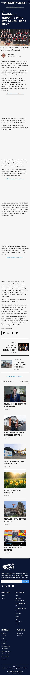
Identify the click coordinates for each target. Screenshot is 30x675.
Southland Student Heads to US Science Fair (15, 405)
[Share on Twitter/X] (8, 333)
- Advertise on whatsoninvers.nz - (15, 7)
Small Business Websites (15, 673)
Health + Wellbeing (6, 651)
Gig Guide (3, 635)
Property (3, 633)
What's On (18, 613)
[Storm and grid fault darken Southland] (15, 509)
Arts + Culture (5, 656)
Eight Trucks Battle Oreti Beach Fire (14, 549)
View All (23, 381)
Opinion (18, 618)
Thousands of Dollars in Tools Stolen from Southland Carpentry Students (20, 364)
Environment (4, 648)
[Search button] (26, 3)
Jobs (2, 638)
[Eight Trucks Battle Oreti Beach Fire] (15, 538)
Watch (17, 605)
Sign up (3, 595)
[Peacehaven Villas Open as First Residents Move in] (15, 423)
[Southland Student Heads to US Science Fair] (15, 394)
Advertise (19, 635)
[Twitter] (6, 586)
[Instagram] (9, 586)
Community (4, 640)
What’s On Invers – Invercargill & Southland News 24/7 (15, 668)
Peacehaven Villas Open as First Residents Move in (14, 434)
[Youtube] (13, 586)
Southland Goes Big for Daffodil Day (13, 491)
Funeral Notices (20, 600)
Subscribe (25, 581)
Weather (18, 611)
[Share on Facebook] (4, 333)
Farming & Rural (5, 646)
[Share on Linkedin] (12, 333)
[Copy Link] (17, 333)
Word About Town (20, 603)
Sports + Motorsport (21, 608)
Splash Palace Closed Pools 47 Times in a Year (14, 463)
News (3, 11)
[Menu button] (2, 2)
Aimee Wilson (10, 54)
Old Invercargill (5, 653)
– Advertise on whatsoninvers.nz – (15, 94)
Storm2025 (18, 621)
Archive (17, 624)
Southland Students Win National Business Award (9, 348)
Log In (3, 598)
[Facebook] (2, 586)
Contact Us (20, 633)
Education (4, 659)
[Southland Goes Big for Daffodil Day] (15, 480)
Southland (18, 598)
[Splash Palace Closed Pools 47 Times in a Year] (15, 451)
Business (3, 643)
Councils (18, 616)
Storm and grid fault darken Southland (15, 520)
